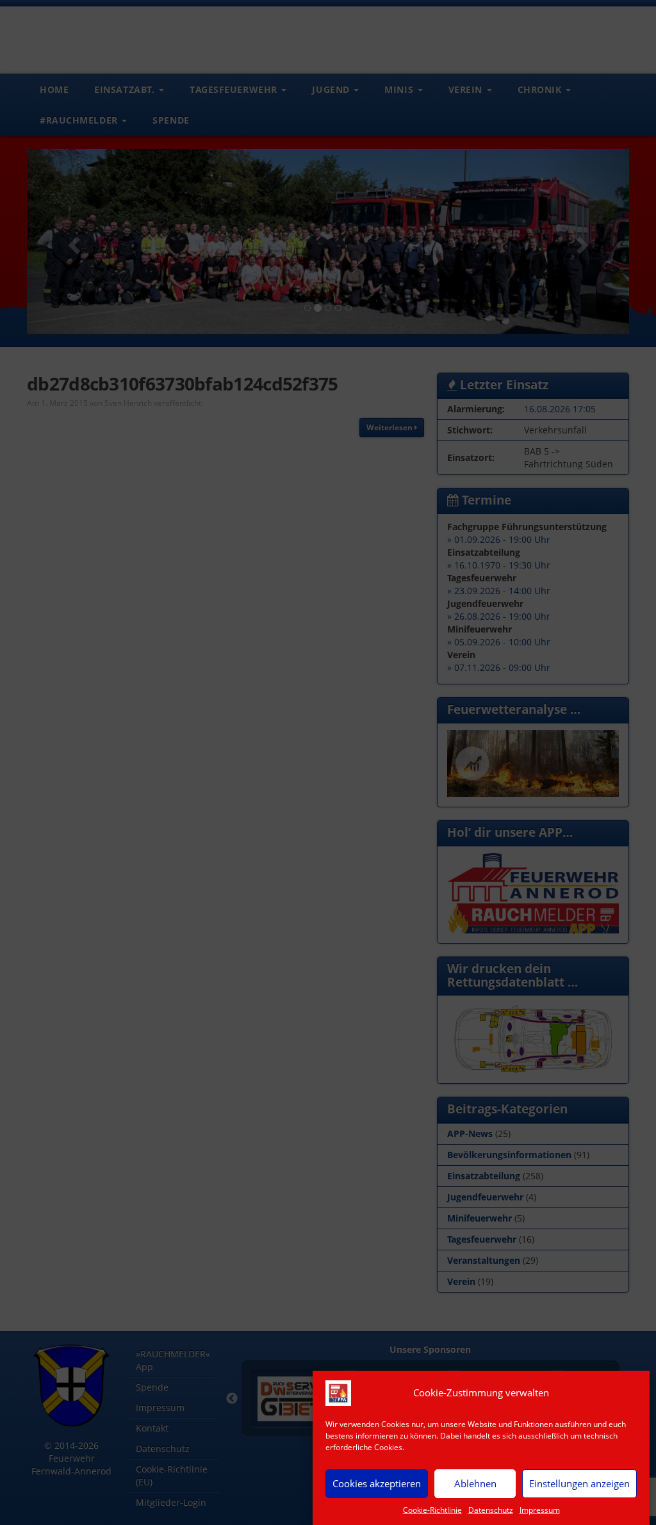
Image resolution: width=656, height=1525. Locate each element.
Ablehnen (475, 1483)
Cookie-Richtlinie (432, 1510)
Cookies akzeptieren (376, 1483)
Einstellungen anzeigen (579, 1483)
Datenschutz (490, 1510)
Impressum (540, 1510)
